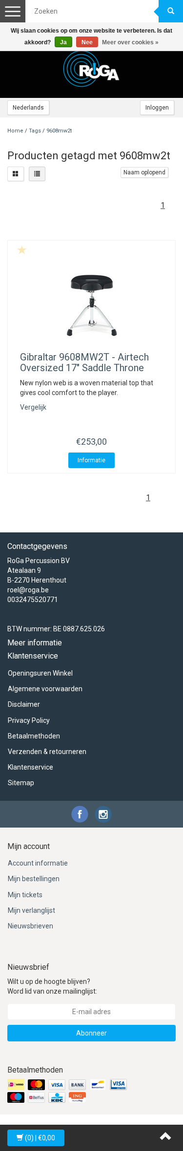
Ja (63, 42)
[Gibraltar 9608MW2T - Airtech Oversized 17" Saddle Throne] (91, 305)
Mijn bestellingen (34, 879)
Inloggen (157, 107)
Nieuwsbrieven (30, 926)
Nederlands (28, 107)
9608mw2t (59, 131)
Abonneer (91, 1033)
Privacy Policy (29, 720)
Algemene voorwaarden (45, 689)
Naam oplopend (144, 172)
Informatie (91, 460)
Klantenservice (30, 767)
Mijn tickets (25, 895)
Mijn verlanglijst (31, 910)
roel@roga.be (28, 590)
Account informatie (38, 863)
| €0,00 (40, 1138)
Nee (87, 42)
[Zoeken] (171, 11)
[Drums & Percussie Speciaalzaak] (92, 68)
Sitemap (21, 783)
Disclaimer (24, 704)
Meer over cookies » (130, 42)
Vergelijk (33, 407)
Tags (35, 131)
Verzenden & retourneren (47, 751)
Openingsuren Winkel (40, 673)
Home (15, 131)
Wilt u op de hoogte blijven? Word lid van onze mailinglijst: (52, 986)
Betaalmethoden (34, 736)
